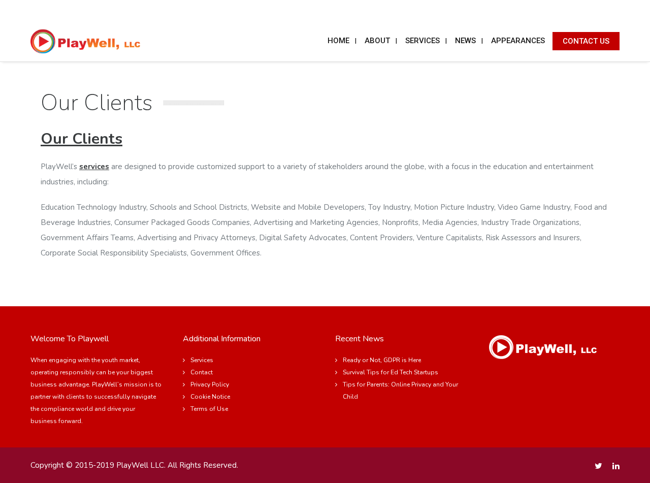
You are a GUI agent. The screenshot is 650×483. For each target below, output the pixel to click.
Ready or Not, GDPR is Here (382, 360)
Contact (201, 372)
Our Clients (81, 138)
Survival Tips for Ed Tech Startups (390, 372)
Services (201, 360)
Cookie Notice (210, 397)
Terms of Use (209, 409)
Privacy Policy (209, 384)
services (94, 167)
